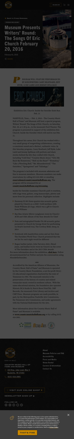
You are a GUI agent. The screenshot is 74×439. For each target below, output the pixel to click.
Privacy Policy (53, 427)
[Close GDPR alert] (68, 415)
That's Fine (27, 433)
